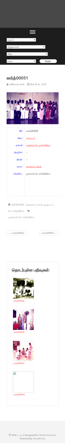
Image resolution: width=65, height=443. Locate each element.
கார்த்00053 (49, 233)
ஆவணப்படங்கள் (34, 166)
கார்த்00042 (16, 233)
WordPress (39, 438)
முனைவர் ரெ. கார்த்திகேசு (38, 145)
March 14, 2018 (37, 84)
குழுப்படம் (30, 138)
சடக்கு (20, 435)
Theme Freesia (47, 435)
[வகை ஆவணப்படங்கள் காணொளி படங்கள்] (21, 61)
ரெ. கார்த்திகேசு (16, 210)
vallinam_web (16, 84)
